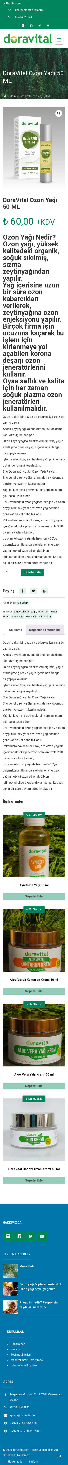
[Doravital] (28, 43)
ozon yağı (17, 616)
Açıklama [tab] (15, 630)
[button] (58, 113)
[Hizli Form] (59, 1456)
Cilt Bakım (23, 602)
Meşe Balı (26, 1266)
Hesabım (16, 1349)
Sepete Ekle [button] (34, 896)
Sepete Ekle (32, 572)
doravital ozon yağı (24, 611)
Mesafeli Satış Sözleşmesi (27, 1359)
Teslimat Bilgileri (21, 1354)
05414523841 (23, 17)
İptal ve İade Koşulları (24, 1365)
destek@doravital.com (29, 9)
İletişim (33, 1461)
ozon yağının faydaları (38, 616)
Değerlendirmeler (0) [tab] (44, 630)
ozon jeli (43, 611)
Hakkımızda (18, 1344)
